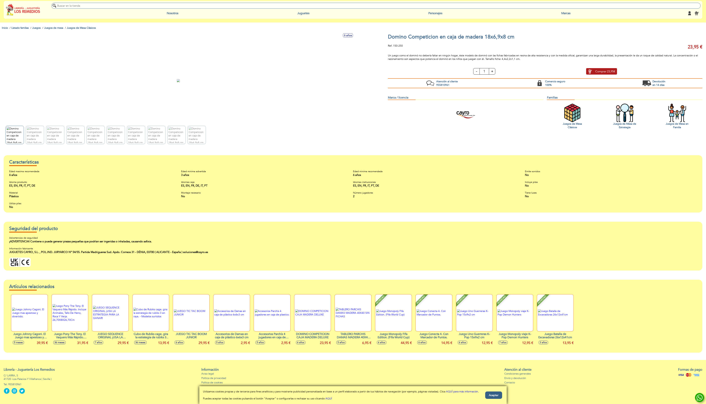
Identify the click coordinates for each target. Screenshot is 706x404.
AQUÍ (328, 398)
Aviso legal (207, 373)
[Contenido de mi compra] (696, 13)
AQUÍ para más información (462, 391)
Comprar (605, 71)
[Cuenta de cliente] (689, 13)
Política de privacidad (213, 378)
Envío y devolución (515, 378)
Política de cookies (212, 382)
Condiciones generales (517, 373)
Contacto (509, 382)
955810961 (15, 384)
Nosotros (172, 13)
